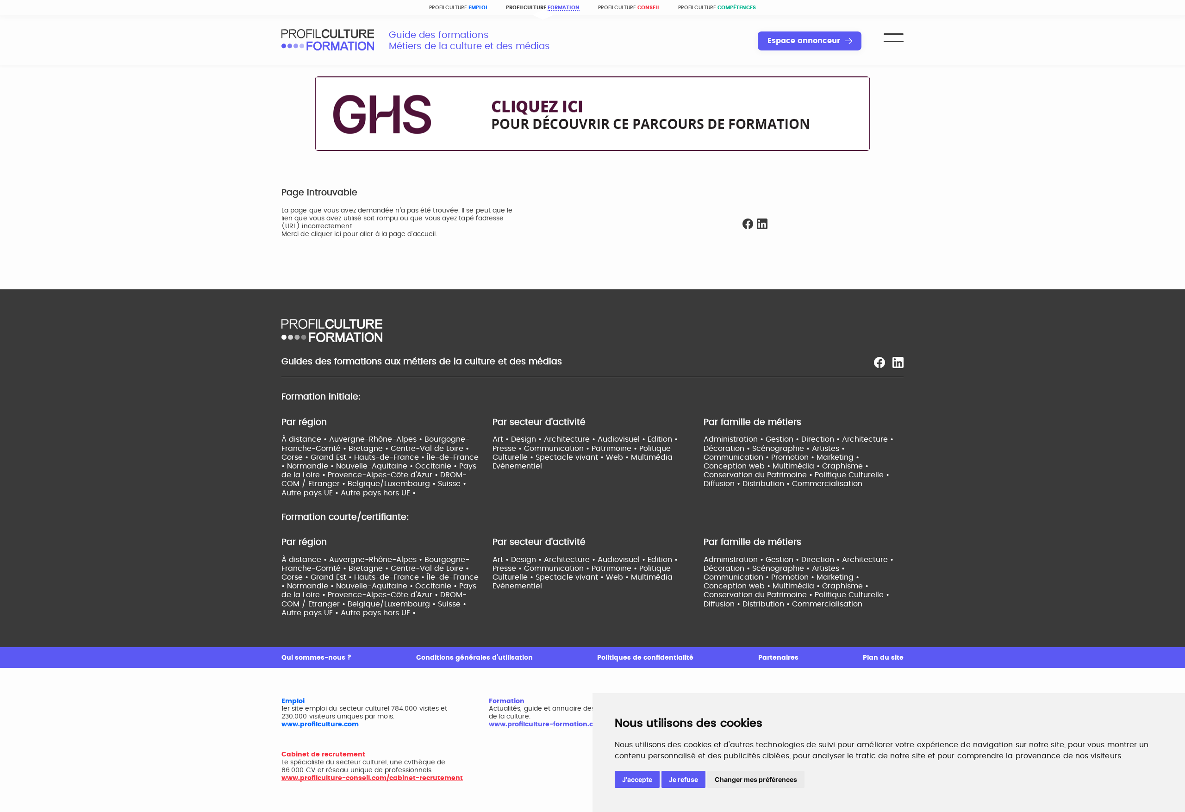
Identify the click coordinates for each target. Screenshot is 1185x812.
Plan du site (883, 658)
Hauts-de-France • (390, 457)
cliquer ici (326, 234)
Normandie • (311, 466)
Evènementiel (517, 466)
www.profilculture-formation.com (546, 724)
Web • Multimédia (639, 457)
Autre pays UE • (311, 493)
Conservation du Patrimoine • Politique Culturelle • (796, 475)
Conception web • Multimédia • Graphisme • (786, 466)
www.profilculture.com (320, 724)
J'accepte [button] (637, 779)
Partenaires (778, 658)
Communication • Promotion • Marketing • (781, 457)
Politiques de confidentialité (645, 658)
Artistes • (828, 448)
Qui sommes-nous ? (316, 658)
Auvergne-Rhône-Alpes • (376, 439)
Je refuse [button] (683, 779)
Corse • (296, 457)
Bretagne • (370, 448)
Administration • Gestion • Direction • (773, 439)
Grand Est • (332, 457)
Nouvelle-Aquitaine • (375, 466)
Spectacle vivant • (571, 457)
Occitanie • (437, 466)
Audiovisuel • (623, 439)
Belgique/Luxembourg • (393, 483)
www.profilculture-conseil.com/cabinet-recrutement (372, 778)
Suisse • (452, 483)
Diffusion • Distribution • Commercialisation (783, 483)
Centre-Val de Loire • (430, 448)
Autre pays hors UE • (378, 493)
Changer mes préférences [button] (756, 779)
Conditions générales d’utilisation (474, 658)
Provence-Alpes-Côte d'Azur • (384, 475)
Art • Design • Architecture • (545, 439)
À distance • (305, 439)
